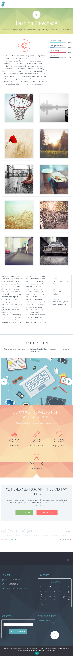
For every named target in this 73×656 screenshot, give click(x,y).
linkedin (67, 559)
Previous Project (10, 540)
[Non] (71, 651)
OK (37, 653)
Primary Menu (69, 4)
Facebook (10, 531)
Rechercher (19, 631)
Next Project (64, 540)
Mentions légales (44, 621)
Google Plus (16, 531)
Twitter (3, 531)
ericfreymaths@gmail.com (19, 588)
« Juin (40, 605)
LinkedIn (23, 531)
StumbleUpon (29, 531)
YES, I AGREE (25, 513)
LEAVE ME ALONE (48, 513)
